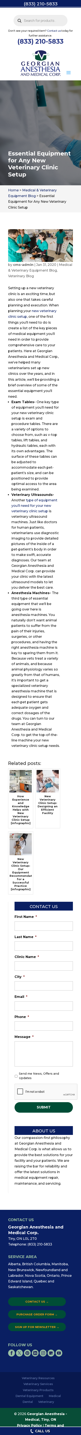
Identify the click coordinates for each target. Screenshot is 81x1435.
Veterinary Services (38, 1384)
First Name (26, 917)
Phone (22, 1017)
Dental (28, 1402)
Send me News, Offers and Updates (39, 1076)
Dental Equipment (29, 1396)
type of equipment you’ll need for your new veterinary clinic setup (34, 505)
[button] (68, 72)
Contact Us (37, 1301)
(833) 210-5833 (40, 41)
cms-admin (23, 265)
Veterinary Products (38, 1390)
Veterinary (46, 1402)
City (20, 977)
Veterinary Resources (38, 1378)
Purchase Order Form (37, 1314)
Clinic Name (27, 957)
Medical (55, 1396)
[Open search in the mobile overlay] (40, 20)
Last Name (26, 937)
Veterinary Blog (21, 276)
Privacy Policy (29, 1425)
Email (21, 997)
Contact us (54, 30)
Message (24, 1037)
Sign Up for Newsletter (37, 1327)
